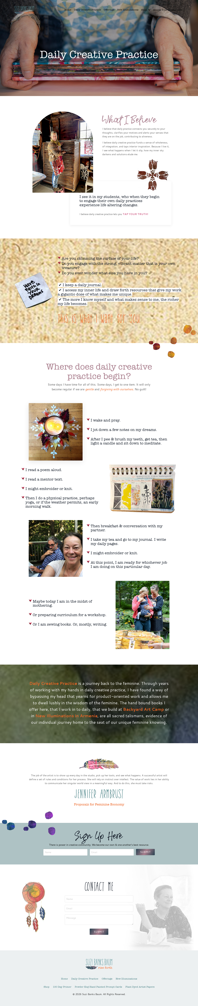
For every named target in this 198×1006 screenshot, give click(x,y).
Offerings (109, 9)
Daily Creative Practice (87, 9)
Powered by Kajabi (99, 999)
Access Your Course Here (168, 9)
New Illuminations (127, 9)
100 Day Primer (62, 986)
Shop (46, 986)
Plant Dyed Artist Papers (139, 986)
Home (67, 9)
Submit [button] (145, 852)
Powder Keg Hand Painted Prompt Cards (98, 986)
